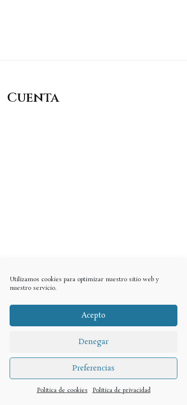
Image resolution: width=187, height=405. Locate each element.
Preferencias (93, 368)
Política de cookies (62, 390)
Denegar (93, 342)
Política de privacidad (122, 390)
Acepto (93, 315)
